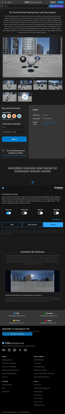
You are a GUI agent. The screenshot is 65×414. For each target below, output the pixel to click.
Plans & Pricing (7, 385)
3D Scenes (37, 363)
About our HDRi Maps (9, 367)
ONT (55, 168)
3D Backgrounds (39, 367)
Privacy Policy (38, 391)
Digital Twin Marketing (9, 373)
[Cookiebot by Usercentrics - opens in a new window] (55, 188)
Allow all (53, 224)
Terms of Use (38, 402)
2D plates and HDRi (40, 370)
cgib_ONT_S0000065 (15, 168)
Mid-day (39, 168)
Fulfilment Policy (39, 405)
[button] (5, 2)
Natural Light (48, 168)
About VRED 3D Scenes (41, 377)
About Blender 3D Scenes (10, 370)
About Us (5, 377)
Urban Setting (45, 171)
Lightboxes (5, 391)
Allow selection (32, 224)
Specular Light (35, 171)
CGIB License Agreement (42, 388)
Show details (56, 219)
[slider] (23, 78)
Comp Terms (38, 395)
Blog (3, 388)
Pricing (9, 2)
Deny (11, 224)
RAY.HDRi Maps (39, 360)
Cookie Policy (38, 398)
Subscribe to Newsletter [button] (17, 334)
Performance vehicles (22, 171)
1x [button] (9, 78)
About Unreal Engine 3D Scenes (44, 373)
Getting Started (7, 360)
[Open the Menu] (2, 2)
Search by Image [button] (57, 6)
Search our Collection (9, 363)
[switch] (24, 213)
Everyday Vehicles (29, 168)
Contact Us (37, 385)
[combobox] (14, 127)
